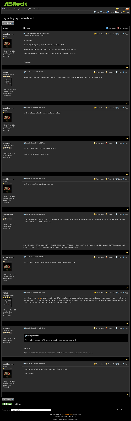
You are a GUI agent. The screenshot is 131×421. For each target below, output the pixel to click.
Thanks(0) (110, 34)
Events (112, 12)
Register (120, 12)
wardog (6, 143)
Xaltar (6, 72)
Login (127, 12)
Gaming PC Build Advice (31, 9)
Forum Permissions (122, 410)
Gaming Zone (18, 9)
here (39, 298)
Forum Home (8, 9)
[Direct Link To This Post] (24, 33)
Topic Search (112, 28)
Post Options (100, 34)
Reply (126, 34)
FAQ (97, 12)
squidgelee (8, 34)
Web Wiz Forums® (67, 414)
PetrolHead (8, 215)
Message (26, 28)
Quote (120, 34)
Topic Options (123, 28)
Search (104, 12)
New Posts (121, 9)
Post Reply (7, 23)
